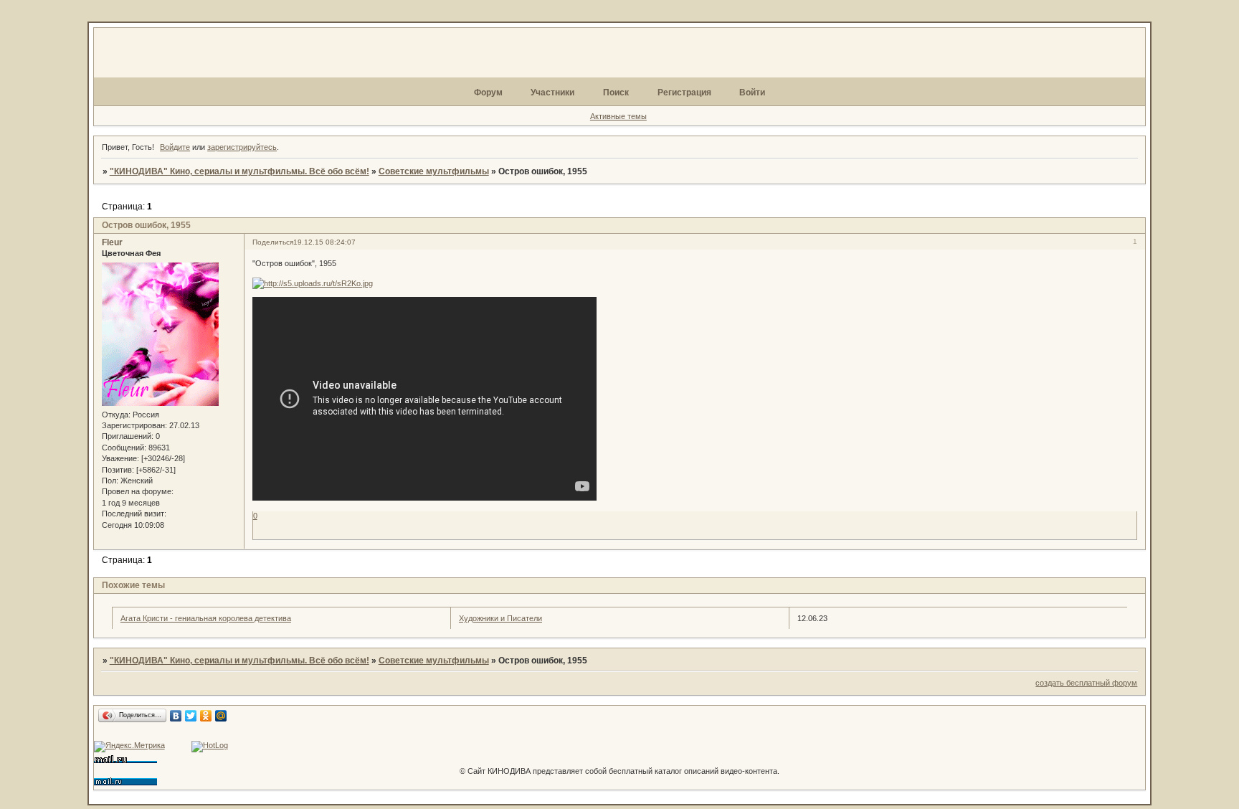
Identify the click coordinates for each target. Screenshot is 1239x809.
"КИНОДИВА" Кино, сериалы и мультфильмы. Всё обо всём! (239, 171)
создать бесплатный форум (1086, 682)
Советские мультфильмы (434, 171)
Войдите (175, 147)
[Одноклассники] (206, 715)
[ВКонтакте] (176, 715)
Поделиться (272, 242)
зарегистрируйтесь (242, 147)
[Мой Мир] (221, 715)
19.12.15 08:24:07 (324, 242)
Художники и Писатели (500, 618)
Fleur (112, 242)
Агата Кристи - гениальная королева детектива (205, 618)
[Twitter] (191, 715)
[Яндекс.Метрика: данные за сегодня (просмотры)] (129, 746)
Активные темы (618, 116)
